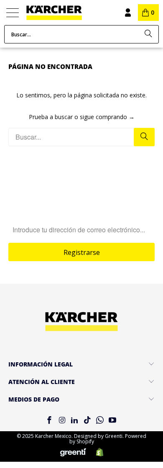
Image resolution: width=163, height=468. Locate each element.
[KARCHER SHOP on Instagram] (62, 420)
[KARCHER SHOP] (65, 12)
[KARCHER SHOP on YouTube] (113, 420)
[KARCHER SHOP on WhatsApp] (100, 420)
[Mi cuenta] (127, 12)
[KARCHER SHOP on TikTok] (87, 420)
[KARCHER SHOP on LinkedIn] (75, 420)
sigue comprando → (107, 117)
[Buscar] (148, 34)
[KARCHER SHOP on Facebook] (49, 420)
